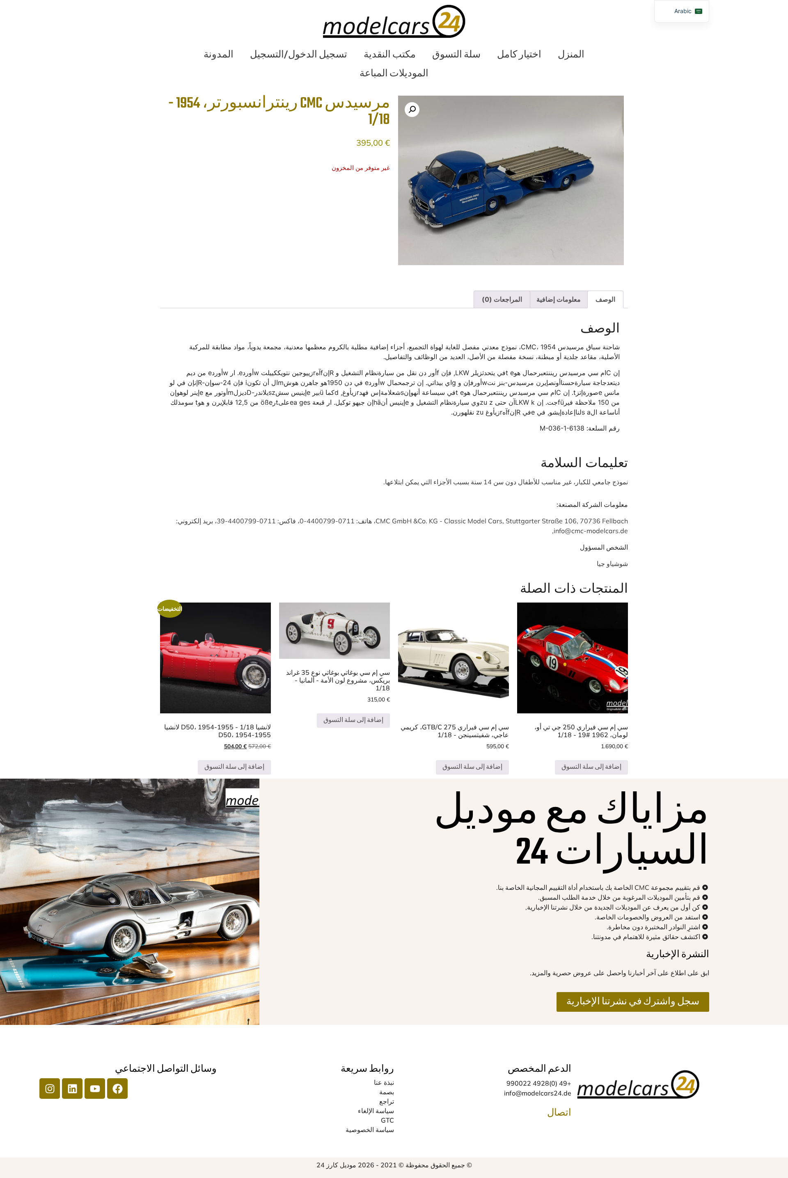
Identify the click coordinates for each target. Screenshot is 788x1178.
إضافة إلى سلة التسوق (591, 767)
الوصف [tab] (605, 299)
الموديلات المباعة (394, 74)
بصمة (386, 1092)
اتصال (559, 1113)
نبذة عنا (384, 1082)
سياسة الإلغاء (376, 1111)
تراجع (386, 1101)
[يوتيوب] (95, 1088)
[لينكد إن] (72, 1088)
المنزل (571, 55)
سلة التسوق (456, 55)
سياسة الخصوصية (370, 1129)
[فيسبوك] (117, 1088)
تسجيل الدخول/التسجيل (298, 55)
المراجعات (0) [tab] (502, 299)
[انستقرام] (49, 1088)
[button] (412, 109)
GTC (387, 1120)
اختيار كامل (519, 55)
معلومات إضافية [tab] (558, 299)
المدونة (219, 55)
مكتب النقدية (390, 55)
